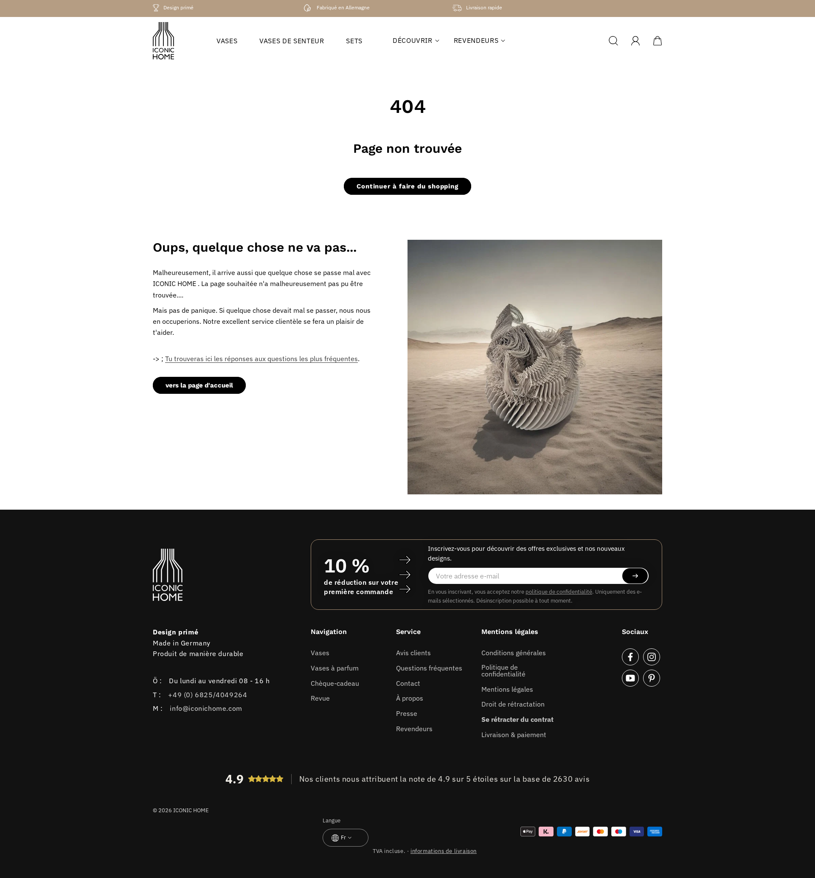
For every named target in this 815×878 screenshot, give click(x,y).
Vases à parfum (335, 668)
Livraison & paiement (513, 734)
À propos (409, 698)
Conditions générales (513, 652)
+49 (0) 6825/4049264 (207, 694)
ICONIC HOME (191, 810)
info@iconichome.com (206, 708)
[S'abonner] (635, 575)
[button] (412, 40)
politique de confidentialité (559, 591)
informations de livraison (443, 851)
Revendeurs (414, 728)
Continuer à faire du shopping (407, 186)
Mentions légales (507, 689)
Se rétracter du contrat (517, 719)
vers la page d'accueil (199, 385)
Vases (320, 652)
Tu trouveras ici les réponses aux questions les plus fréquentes (261, 358)
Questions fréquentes (429, 668)
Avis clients (413, 652)
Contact (408, 683)
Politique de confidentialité (503, 670)
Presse (406, 713)
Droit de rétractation (513, 704)
